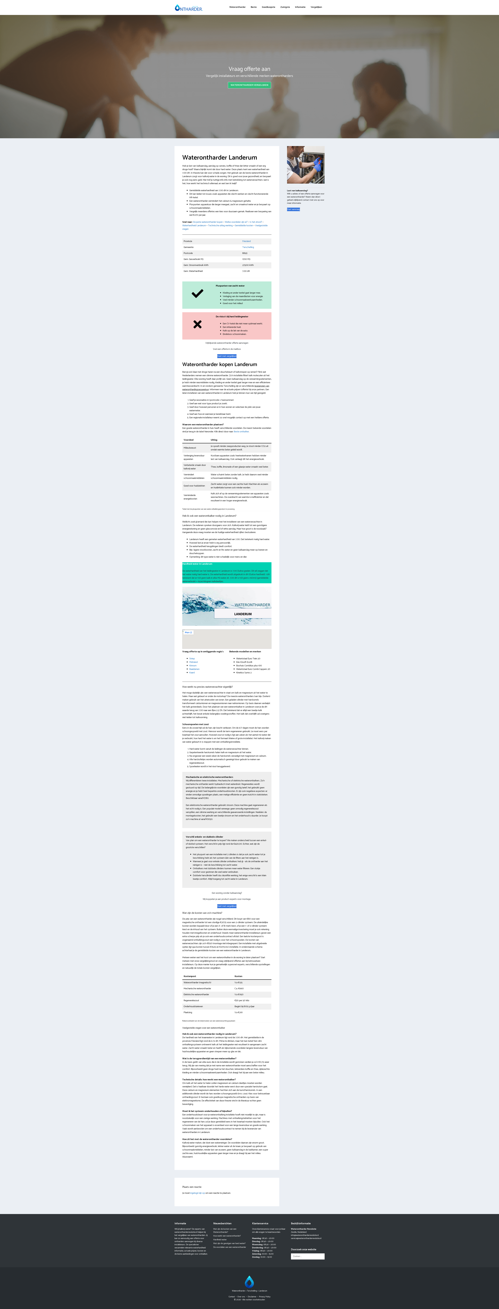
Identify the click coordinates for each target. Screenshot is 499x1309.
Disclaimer (252, 1296)
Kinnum (192, 666)
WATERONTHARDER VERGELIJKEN (249, 85)
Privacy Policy (264, 1296)
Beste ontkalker (241, 432)
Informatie (300, 7)
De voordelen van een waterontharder (229, 1247)
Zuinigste (285, 7)
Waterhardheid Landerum (194, 226)
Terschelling (248, 247)
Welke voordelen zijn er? (236, 222)
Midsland (193, 662)
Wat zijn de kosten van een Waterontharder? (224, 1230)
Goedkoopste (268, 7)
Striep (192, 659)
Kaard (192, 673)
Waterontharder (237, 7)
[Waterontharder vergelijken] (189, 7)
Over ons (241, 1296)
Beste (254, 7)
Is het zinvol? (256, 222)
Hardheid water (220, 1239)
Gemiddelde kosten (244, 226)
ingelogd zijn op (197, 1193)
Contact (232, 1296)
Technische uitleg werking (220, 226)
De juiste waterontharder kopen (208, 222)
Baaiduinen (194, 669)
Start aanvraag (293, 209)
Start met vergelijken (227, 356)
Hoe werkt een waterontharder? (227, 1236)
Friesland (246, 241)
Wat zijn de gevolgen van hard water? (229, 1243)
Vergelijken (316, 7)
